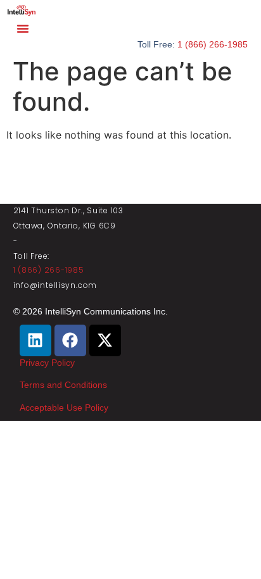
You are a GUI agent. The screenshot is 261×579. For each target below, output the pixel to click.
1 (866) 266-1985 (212, 44)
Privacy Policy (47, 363)
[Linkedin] (35, 340)
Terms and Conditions (63, 385)
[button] (22, 28)
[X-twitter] (105, 340)
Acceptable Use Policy (64, 407)
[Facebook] (70, 340)
